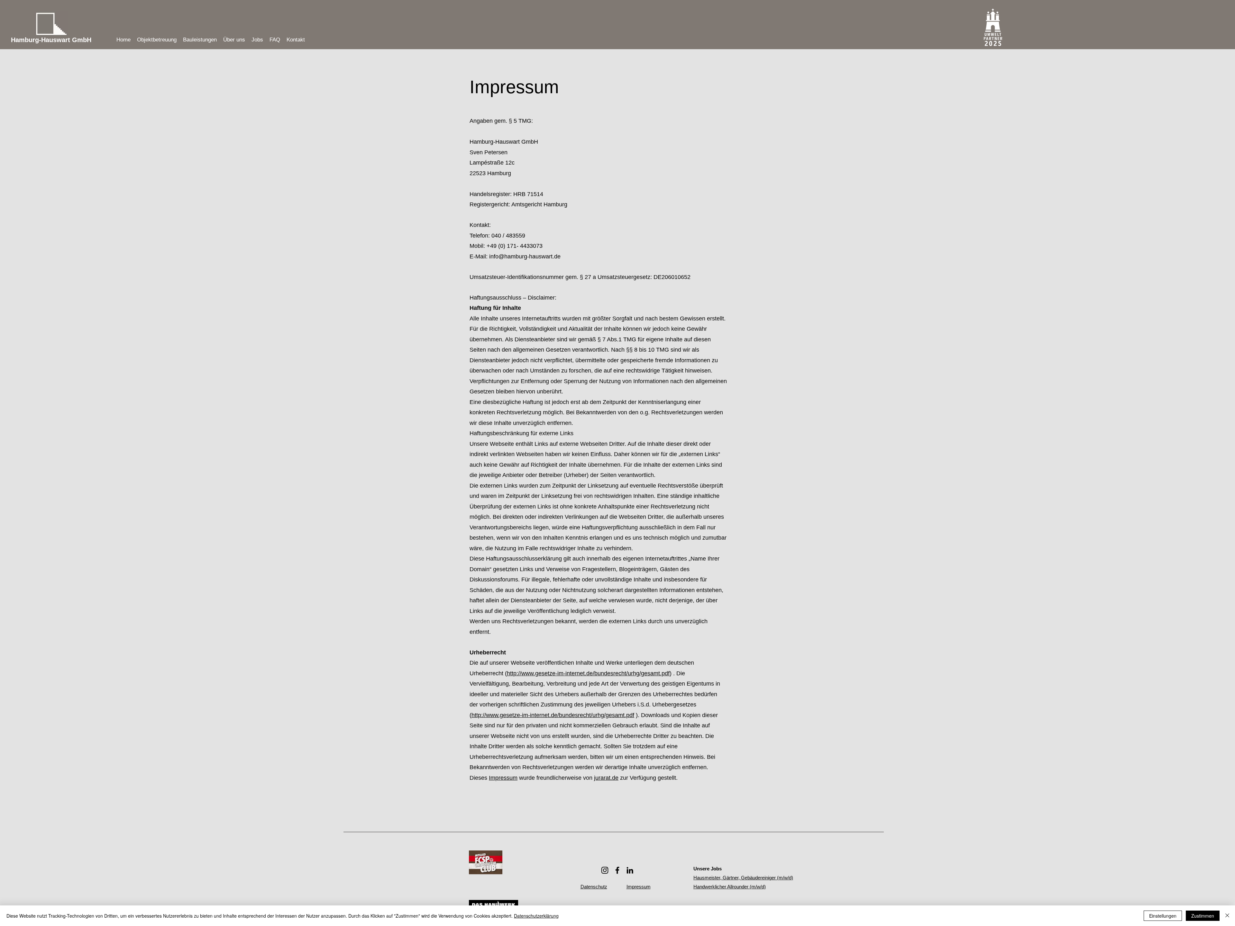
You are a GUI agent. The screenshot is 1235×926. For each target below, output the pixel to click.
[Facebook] (617, 870)
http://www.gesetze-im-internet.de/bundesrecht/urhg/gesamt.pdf (588, 673)
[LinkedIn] (630, 870)
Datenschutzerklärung (536, 916)
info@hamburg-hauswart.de (525, 256)
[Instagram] (604, 870)
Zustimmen (1202, 916)
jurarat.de (606, 778)
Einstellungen (1162, 916)
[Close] (1227, 916)
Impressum (503, 778)
